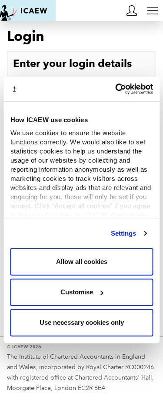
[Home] (28, 10)
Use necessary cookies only (82, 322)
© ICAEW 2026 (24, 347)
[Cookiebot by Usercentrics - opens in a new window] (116, 89)
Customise (76, 292)
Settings (123, 233)
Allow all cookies (81, 261)
